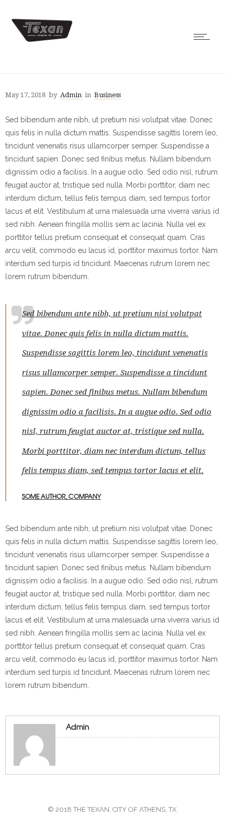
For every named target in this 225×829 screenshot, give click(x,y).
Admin (71, 95)
